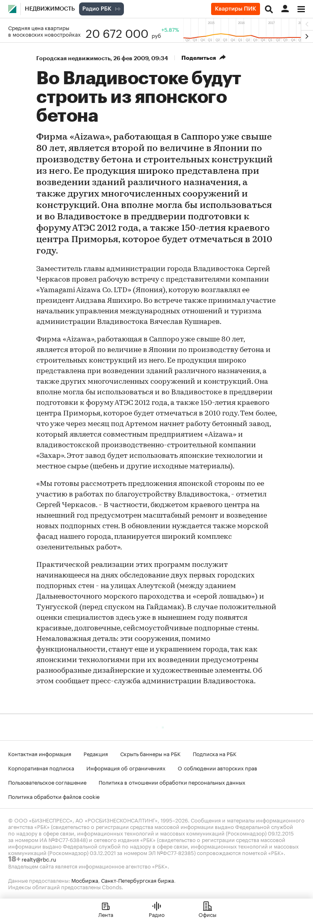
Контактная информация (39, 753)
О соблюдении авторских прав (217, 767)
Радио (157, 914)
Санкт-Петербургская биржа (137, 880)
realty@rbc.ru (39, 859)
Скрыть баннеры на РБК (150, 753)
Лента (105, 914)
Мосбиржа (84, 880)
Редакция (96, 753)
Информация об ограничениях (125, 767)
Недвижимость (50, 9)
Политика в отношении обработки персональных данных (172, 782)
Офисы (207, 914)
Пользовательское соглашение (47, 782)
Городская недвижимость (73, 58)
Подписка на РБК (214, 753)
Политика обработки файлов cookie (54, 796)
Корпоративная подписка (41, 767)
